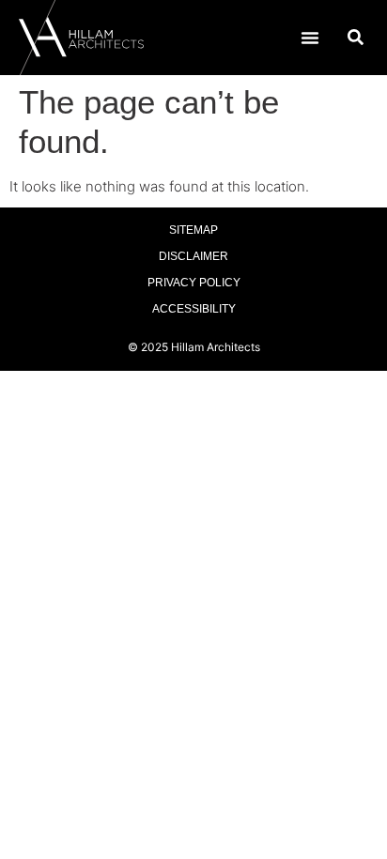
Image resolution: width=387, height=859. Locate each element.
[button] (310, 37)
